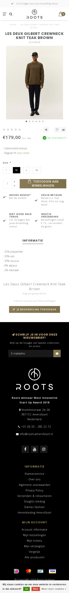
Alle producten (35, 557)
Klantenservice (34, 473)
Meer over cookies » (54, 589)
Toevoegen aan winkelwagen (45, 184)
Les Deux (34, 42)
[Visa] (52, 571)
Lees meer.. (23, 153)
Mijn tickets (34, 540)
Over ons (35, 479)
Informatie (32, 240)
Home (13, 24)
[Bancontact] (40, 571)
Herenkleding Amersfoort (35, 512)
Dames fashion (34, 507)
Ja (26, 589)
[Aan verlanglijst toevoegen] (57, 129)
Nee (35, 589)
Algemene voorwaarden (34, 485)
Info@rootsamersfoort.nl (36, 434)
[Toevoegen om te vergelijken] (63, 129)
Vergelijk (34, 551)
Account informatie (34, 529)
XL (37, 170)
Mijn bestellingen (34, 535)
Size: (7, 162)
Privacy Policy (34, 490)
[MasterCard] (28, 571)
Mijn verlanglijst (34, 546)
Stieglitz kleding (34, 501)
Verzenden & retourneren (34, 496)
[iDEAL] (16, 571)
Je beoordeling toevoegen (36, 309)
